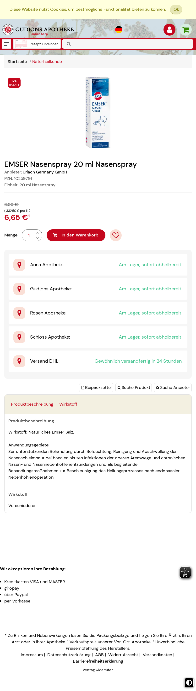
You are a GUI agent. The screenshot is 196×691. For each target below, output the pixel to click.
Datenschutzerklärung (69, 655)
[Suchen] (69, 44)
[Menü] (6, 44)
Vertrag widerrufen (98, 670)
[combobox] (127, 44)
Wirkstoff (68, 404)
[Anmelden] (169, 31)
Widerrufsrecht (123, 655)
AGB (99, 655)
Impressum (32, 655)
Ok (176, 9)
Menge (10, 235)
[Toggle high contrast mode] (189, 682)
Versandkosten (157, 655)
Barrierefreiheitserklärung (98, 661)
